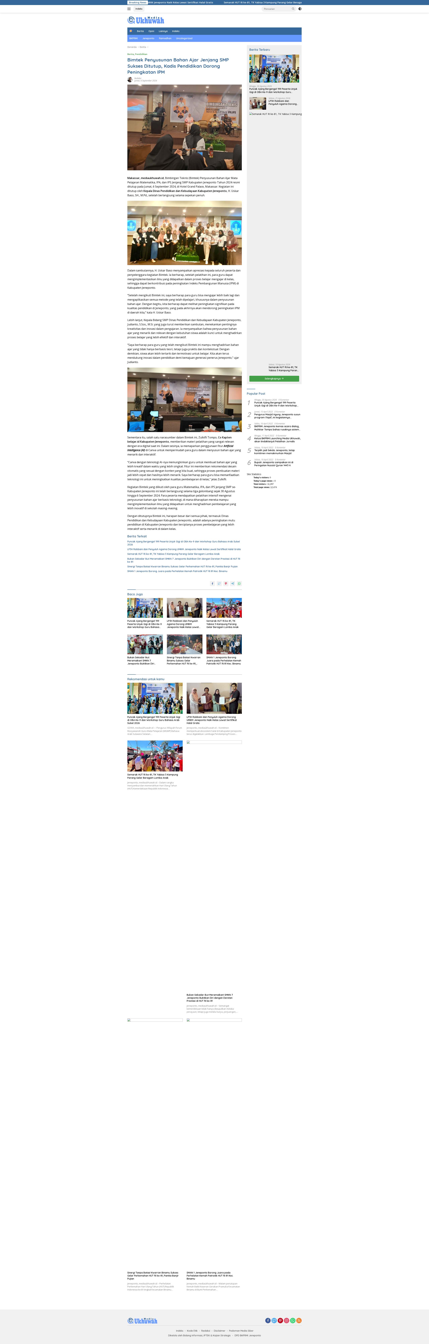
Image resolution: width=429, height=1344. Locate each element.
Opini (151, 31)
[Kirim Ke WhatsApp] (239, 583)
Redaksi (137, 78)
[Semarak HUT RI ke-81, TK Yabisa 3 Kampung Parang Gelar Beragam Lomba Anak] (224, 608)
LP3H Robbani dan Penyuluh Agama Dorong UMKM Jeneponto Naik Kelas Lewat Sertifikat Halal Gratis (184, 549)
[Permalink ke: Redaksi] (130, 79)
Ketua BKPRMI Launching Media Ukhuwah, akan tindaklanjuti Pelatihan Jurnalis (277, 440)
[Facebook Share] (212, 583)
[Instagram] (286, 1321)
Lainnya (163, 31)
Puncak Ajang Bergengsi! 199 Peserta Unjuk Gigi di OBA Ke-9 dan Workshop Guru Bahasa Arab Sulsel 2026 (183, 543)
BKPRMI (133, 38)
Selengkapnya (273, 378)
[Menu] (129, 9)
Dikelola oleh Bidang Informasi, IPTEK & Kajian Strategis (199, 1335)
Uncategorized (184, 38)
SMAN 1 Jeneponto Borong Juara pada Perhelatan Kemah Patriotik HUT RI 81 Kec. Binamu (177, 571)
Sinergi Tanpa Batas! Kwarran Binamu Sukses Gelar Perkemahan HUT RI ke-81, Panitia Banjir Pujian (182, 566)
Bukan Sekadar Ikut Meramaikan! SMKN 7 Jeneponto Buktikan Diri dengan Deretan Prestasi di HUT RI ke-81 (183, 560)
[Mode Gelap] (300, 9)
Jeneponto (148, 38)
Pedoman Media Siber (241, 1330)
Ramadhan (165, 38)
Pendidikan (141, 54)
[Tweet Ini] (219, 583)
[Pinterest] (280, 1321)
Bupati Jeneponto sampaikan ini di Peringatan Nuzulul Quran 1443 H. (273, 464)
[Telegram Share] (232, 583)
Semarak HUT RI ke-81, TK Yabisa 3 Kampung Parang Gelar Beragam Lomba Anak (193, 2)
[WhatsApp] (292, 1321)
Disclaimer (219, 1330)
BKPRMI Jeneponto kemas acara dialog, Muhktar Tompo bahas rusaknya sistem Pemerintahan (276, 428)
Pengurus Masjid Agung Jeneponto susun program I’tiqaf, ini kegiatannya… (277, 416)
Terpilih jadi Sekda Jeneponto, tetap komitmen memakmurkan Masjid (274, 452)
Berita (140, 31)
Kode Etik (192, 1330)
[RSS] (299, 1321)
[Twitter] (274, 1321)
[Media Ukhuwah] (145, 19)
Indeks (139, 8)
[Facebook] (268, 1321)
